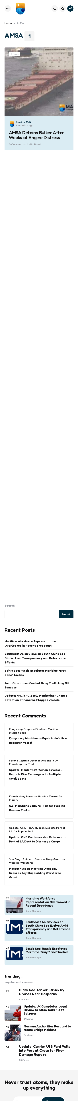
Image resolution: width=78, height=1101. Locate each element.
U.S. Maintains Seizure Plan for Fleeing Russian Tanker (37, 808)
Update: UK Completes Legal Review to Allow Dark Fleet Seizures (45, 1010)
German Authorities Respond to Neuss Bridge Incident (47, 1028)
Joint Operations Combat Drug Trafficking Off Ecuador (37, 685)
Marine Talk (23, 122)
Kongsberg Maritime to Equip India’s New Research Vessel (38, 740)
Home (8, 23)
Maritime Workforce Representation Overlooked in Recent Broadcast (30, 643)
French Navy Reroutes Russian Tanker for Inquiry (35, 798)
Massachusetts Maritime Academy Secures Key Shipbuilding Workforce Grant (35, 873)
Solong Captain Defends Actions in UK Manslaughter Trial (33, 762)
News (16, 54)
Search (10, 605)
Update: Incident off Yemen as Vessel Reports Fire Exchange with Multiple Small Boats (35, 774)
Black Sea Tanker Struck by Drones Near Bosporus (41, 992)
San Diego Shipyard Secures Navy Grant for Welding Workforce (37, 861)
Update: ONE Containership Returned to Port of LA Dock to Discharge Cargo (37, 839)
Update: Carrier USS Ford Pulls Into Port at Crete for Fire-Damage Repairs (44, 1050)
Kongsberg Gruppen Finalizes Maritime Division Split (34, 730)
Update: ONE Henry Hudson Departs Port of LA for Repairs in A (37, 829)
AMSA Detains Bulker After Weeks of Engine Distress (36, 135)
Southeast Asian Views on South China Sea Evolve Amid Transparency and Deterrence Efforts (35, 658)
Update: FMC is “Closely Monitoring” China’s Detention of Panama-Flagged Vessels (36, 698)
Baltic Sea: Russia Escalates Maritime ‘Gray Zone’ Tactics (35, 673)
